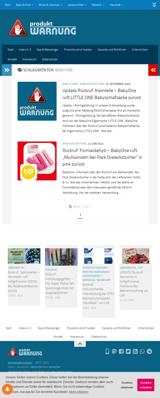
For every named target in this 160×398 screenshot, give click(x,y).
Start (8, 5)
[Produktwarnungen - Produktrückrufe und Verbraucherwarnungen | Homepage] (42, 27)
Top (140, 267)
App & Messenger (47, 49)
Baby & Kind (23, 5)
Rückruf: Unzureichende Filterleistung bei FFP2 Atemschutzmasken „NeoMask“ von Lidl (98, 294)
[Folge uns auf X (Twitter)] (128, 351)
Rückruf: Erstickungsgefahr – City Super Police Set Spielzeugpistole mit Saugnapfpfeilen (59, 283)
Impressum (29, 59)
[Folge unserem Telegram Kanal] (149, 351)
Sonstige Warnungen (95, 271)
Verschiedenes (91, 275)
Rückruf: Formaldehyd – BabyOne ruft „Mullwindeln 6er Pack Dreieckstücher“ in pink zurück (102, 157)
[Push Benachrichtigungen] (7, 389)
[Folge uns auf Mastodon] (114, 351)
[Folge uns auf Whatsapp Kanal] (142, 351)
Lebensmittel (76, 5)
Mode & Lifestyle (49, 5)
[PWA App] (107, 351)
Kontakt (12, 59)
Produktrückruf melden (78, 49)
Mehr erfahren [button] (78, 392)
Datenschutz (50, 59)
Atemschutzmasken (94, 267)
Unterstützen (140, 49)
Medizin (97, 5)
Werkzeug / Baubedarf (96, 280)
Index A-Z (25, 49)
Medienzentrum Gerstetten (45, 366)
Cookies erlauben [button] (146, 385)
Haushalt (115, 5)
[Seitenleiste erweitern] (7, 70)
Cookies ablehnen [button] (127, 385)
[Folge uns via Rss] (135, 351)
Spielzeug (51, 269)
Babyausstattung (92, 84)
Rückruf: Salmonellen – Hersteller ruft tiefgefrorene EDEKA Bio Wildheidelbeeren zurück (24, 281)
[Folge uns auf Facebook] (121, 351)
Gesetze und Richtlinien (112, 49)
